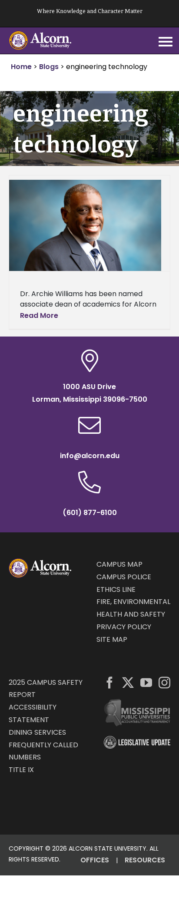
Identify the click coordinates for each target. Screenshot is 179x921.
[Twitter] (128, 682)
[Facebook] (110, 682)
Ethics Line (116, 589)
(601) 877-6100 (90, 513)
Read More (39, 315)
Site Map (111, 639)
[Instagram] (164, 682)
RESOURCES (145, 860)
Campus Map (119, 564)
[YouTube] (146, 682)
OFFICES (94, 860)
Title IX (21, 770)
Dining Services (37, 732)
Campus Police (123, 577)
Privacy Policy (123, 627)
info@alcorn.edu (89, 456)
